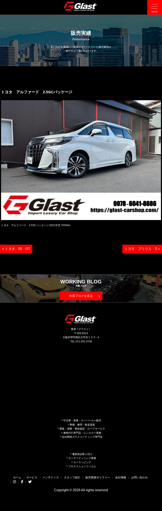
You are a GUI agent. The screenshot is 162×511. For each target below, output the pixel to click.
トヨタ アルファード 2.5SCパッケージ (36, 92)
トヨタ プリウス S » (142, 249)
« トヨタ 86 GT (16, 249)
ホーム (17, 477)
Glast (81, 319)
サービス (31, 477)
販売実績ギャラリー (97, 477)
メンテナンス (50, 477)
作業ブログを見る (81, 296)
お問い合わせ (139, 477)
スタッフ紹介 (72, 477)
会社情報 (120, 477)
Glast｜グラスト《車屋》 (81, 6)
